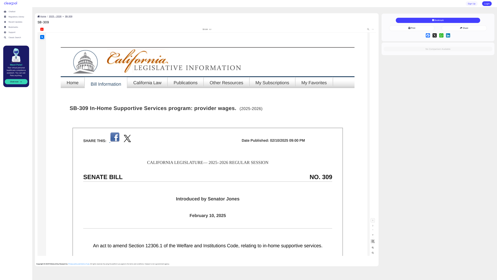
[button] (16, 11)
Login (487, 3)
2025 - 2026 (55, 16)
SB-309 (68, 16)
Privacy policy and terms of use (78, 264)
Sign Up (472, 3)
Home (43, 16)
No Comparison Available (438, 49)
